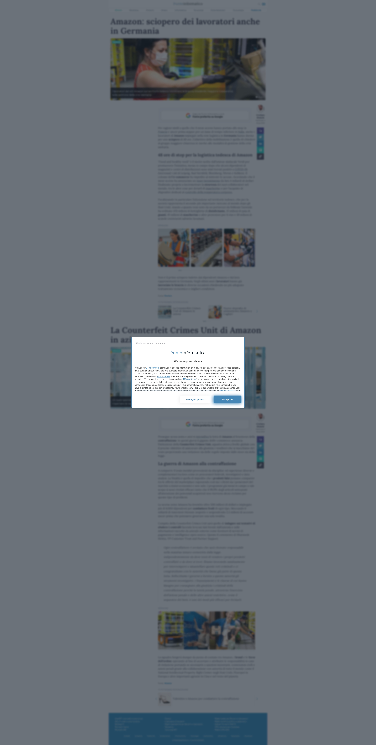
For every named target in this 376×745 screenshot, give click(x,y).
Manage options (195, 399)
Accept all (228, 399)
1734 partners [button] (152, 367)
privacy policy (226, 390)
